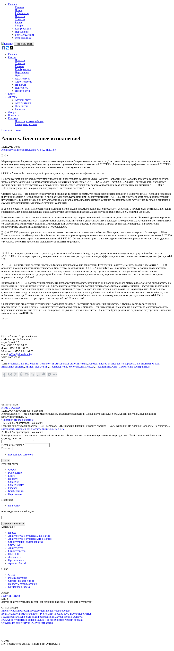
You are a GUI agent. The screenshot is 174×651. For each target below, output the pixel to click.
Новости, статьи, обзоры (29, 121)
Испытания (41, 366)
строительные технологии (23, 363)
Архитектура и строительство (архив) (30, 538)
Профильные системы (138, 363)
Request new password (20, 454)
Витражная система (12, 366)
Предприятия (22, 90)
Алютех (93, 363)
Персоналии (22, 31)
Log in (6, 460)
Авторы (12, 96)
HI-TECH (20, 84)
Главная (12, 4)
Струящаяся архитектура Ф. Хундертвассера (27, 622)
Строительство (23, 81)
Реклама (13, 118)
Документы (21, 87)
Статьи (12, 57)
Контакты (14, 115)
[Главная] (7, 43)
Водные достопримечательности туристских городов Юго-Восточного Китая (46, 613)
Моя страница (23, 37)
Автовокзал (62, 363)
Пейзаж (89, 366)
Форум (12, 112)
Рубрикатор (22, 13)
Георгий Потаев (10, 595)
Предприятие (103, 366)
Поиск (18, 10)
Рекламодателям (24, 34)
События (20, 19)
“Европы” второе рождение (17, 419)
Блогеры (20, 109)
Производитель (58, 366)
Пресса (19, 75)
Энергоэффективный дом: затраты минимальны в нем (32, 429)
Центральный (142, 366)
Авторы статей (23, 99)
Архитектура (22, 78)
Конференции (23, 28)
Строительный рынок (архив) (25, 541)
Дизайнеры (21, 106)
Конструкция (76, 366)
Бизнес (103, 363)
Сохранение (126, 366)
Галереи (19, 25)
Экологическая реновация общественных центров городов (35, 610)
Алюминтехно (78, 363)
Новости (20, 16)
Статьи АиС (15, 544)
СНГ (114, 366)
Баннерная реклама (26, 124)
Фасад (155, 363)
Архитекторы (23, 102)
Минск (29, 366)
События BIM (16, 484)
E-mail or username (12, 444)
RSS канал (14, 505)
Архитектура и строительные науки (29, 535)
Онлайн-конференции (21, 580)
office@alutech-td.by (20, 354)
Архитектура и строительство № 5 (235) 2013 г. (28, 149)
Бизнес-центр (116, 363)
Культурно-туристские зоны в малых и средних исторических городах (42, 619)
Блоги (18, 22)
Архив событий (17, 563)
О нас (11, 574)
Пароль (6, 448)
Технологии (47, 363)
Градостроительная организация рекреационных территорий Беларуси (42, 616)
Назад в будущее (10, 407)
